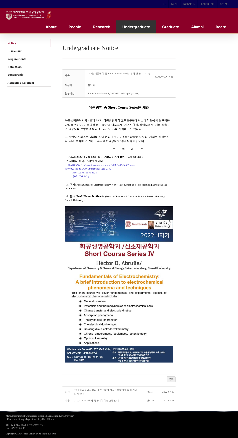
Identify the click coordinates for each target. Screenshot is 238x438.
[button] (91, 85)
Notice (11, 43)
